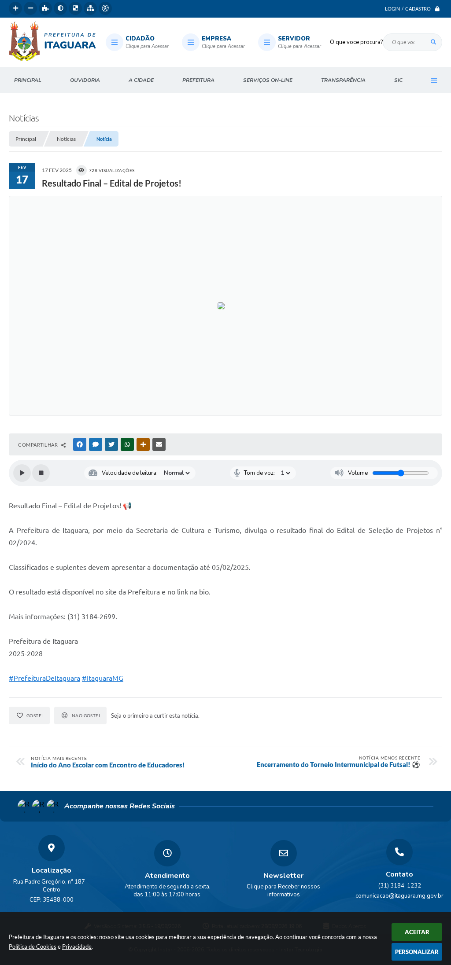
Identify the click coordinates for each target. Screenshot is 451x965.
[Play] (22, 473)
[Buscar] (433, 42)
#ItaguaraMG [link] (102, 678)
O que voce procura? (356, 42)
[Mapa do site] (90, 8)
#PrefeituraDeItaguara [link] (44, 678)
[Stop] (41, 473)
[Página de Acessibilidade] (105, 8)
